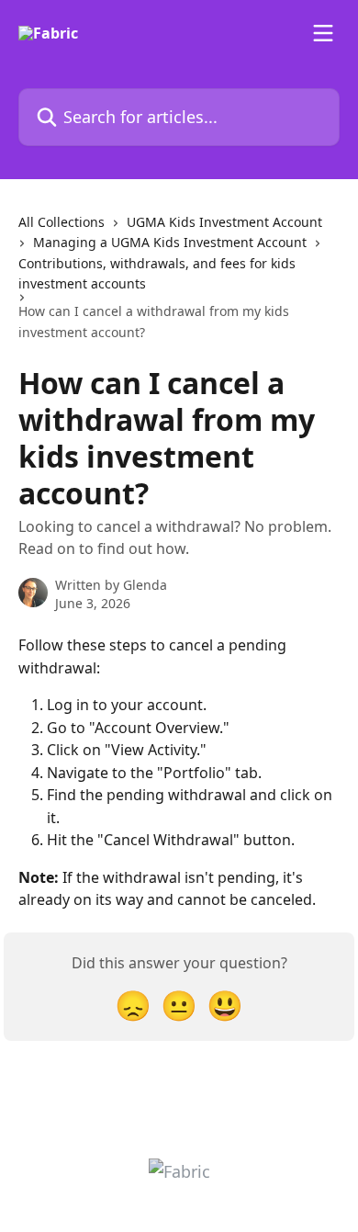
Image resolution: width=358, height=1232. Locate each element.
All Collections (61, 222)
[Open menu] (323, 33)
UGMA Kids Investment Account (224, 222)
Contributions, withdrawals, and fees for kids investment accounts (157, 273)
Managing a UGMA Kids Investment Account (170, 242)
